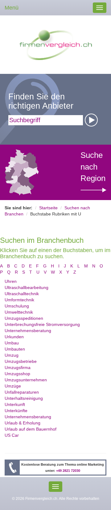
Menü (11, 8)
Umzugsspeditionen (24, 318)
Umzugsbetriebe (21, 361)
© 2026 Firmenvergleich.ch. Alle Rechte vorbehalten (55, 498)
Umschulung (17, 305)
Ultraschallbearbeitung (26, 287)
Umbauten (15, 349)
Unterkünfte (16, 410)
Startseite (48, 207)
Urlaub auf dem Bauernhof (30, 429)
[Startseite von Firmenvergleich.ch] (55, 44)
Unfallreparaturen (22, 392)
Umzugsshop (17, 373)
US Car (12, 435)
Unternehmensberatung (28, 330)
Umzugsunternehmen (26, 379)
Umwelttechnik (19, 312)
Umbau (12, 342)
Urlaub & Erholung (22, 422)
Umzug (11, 355)
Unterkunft (15, 404)
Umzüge (13, 386)
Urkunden (14, 336)
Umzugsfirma (18, 367)
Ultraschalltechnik (22, 293)
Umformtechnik (19, 299)
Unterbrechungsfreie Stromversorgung (42, 324)
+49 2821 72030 (68, 470)
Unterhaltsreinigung (24, 398)
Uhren (11, 281)
